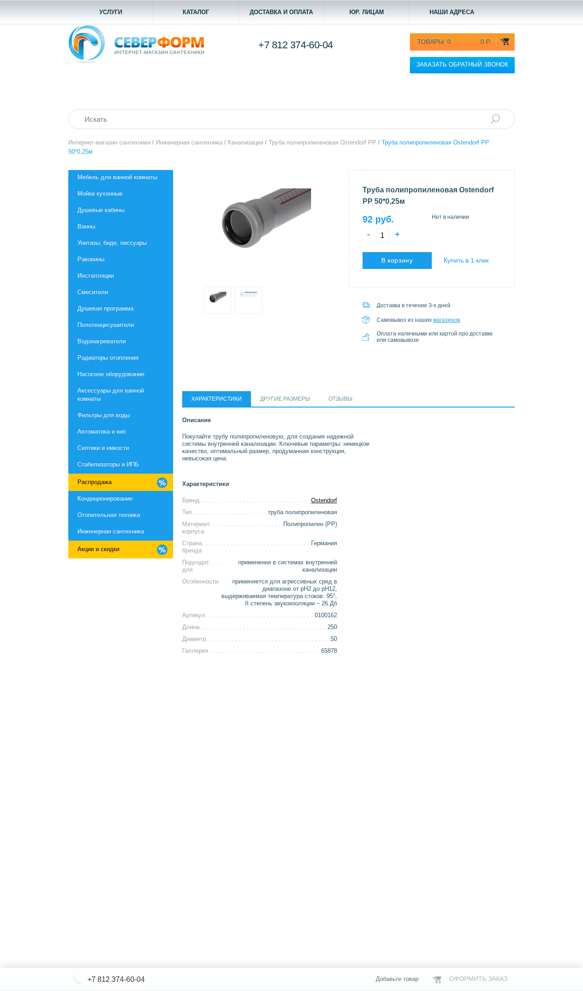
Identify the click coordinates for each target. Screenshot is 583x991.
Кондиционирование (105, 498)
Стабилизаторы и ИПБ (108, 464)
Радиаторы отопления (107, 357)
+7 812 (295, 45)
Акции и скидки (98, 549)
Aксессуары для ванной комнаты (110, 394)
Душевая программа (105, 308)
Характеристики (216, 399)
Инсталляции (95, 275)
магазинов (446, 320)
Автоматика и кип (101, 431)
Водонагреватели (101, 341)
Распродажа (94, 482)
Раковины (90, 259)
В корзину (397, 260)
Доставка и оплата (281, 12)
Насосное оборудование (110, 374)
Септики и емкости (103, 447)
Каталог (196, 12)
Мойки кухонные (100, 193)
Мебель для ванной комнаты (117, 177)
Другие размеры (285, 399)
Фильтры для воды (103, 415)
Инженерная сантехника (110, 531)
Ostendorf (324, 500)
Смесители (92, 292)
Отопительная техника (108, 514)
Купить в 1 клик (466, 260)
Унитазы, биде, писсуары (112, 242)
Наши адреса (452, 12)
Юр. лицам (366, 12)
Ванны (86, 226)
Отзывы (340, 399)
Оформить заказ (478, 978)
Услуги (110, 12)
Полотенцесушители (105, 324)
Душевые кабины (100, 209)
